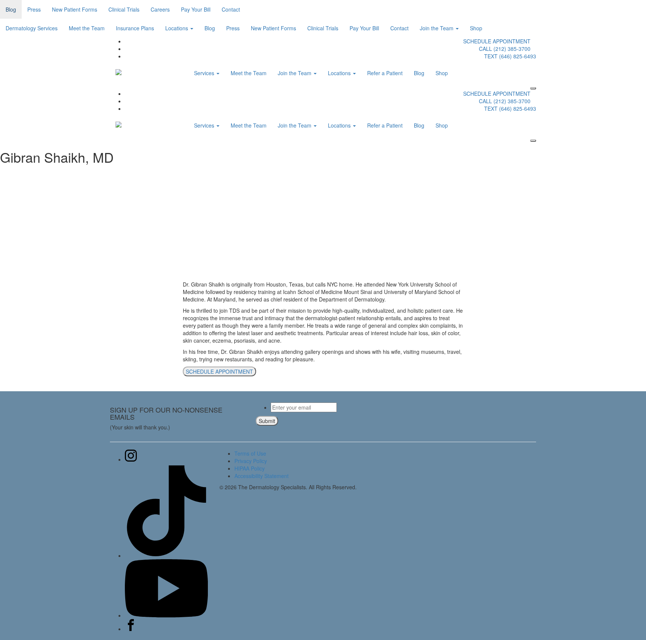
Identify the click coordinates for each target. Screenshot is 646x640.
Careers (160, 9)
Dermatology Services (32, 28)
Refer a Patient (385, 73)
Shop (476, 28)
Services (205, 73)
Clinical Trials (123, 9)
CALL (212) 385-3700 (504, 48)
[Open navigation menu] (533, 88)
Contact (231, 9)
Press (34, 9)
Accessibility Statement (261, 476)
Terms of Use (250, 453)
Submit (267, 421)
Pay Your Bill (195, 9)
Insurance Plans (135, 28)
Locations (177, 28)
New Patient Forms (74, 9)
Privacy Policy (250, 461)
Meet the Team (87, 28)
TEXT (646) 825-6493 (510, 56)
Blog (11, 9)
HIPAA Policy (249, 468)
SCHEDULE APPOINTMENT (496, 41)
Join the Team (437, 28)
